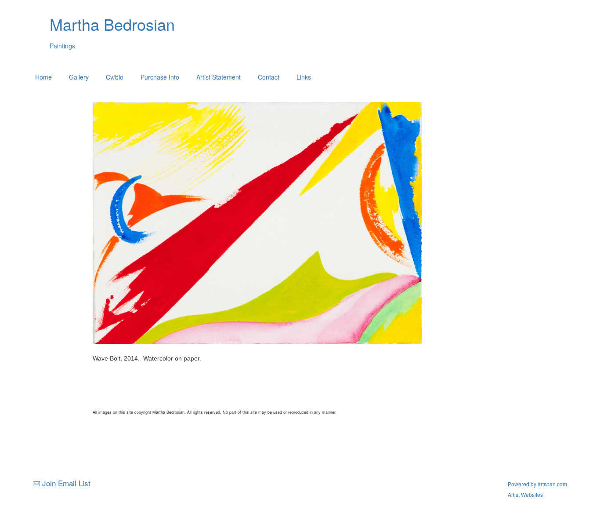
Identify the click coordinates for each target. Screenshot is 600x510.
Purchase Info (160, 77)
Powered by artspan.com (537, 484)
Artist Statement (218, 77)
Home (43, 77)
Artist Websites (525, 494)
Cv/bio (114, 77)
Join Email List (66, 482)
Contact (268, 77)
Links (303, 77)
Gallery (79, 77)
